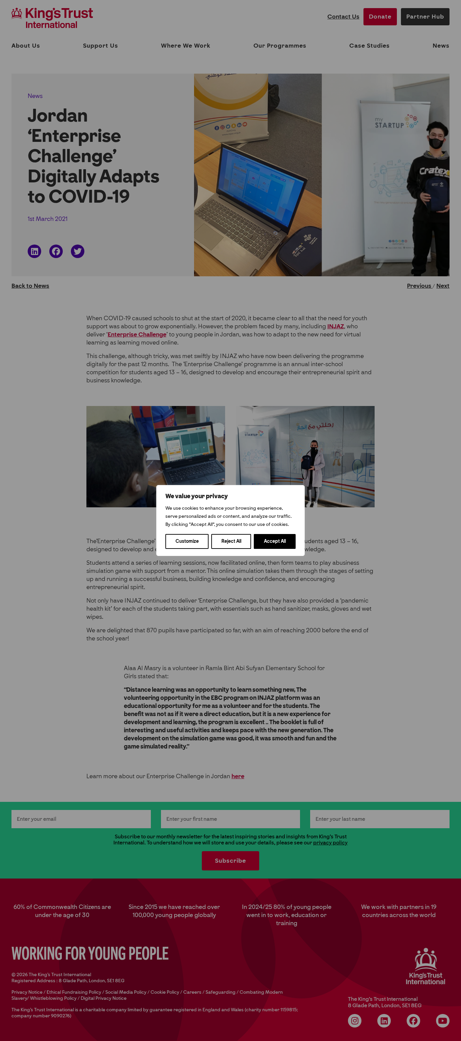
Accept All (275, 541)
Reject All (231, 541)
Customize (187, 541)
